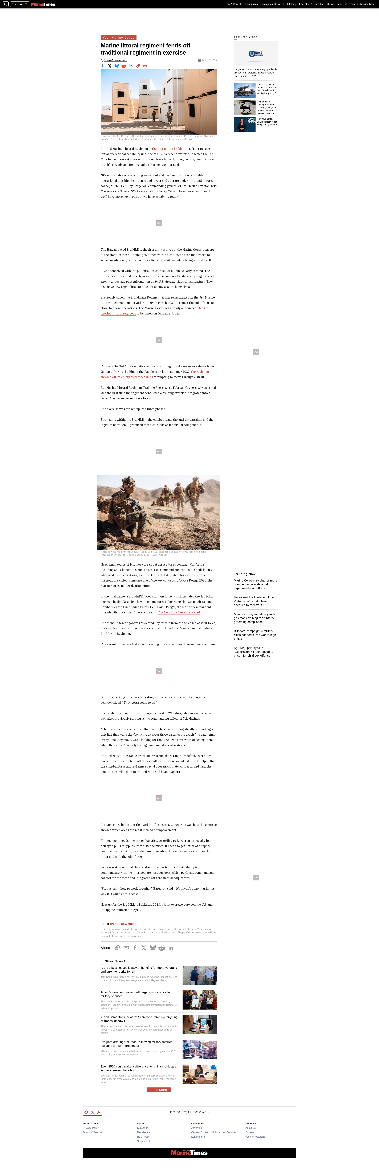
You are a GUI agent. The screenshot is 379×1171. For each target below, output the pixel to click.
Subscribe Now (365, 4)
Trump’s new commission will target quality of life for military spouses (136, 994)
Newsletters (143, 1132)
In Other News (112, 961)
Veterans (350, 4)
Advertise (196, 1127)
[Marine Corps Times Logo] (43, 4)
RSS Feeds (143, 1136)
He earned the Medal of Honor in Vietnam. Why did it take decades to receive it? (256, 601)
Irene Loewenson (115, 60)
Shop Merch (143, 1141)
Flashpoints (251, 4)
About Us (250, 1127)
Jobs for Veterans (255, 1136)
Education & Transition (311, 4)
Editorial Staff (198, 1136)
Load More (159, 1090)
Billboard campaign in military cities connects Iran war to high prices (255, 634)
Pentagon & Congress (272, 4)
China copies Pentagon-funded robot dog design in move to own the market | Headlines (266, 107)
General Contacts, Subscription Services (213, 1132)
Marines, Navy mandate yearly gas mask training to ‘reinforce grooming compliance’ (254, 618)
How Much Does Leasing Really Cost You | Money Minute (267, 122)
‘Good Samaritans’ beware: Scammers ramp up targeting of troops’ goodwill (139, 1019)
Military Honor (334, 4)
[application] (256, 53)
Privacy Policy (91, 1127)
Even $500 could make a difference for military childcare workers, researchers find (138, 1068)
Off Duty (292, 4)
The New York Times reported (179, 612)
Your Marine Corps (118, 37)
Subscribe (142, 1127)
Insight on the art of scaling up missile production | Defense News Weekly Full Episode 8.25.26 (255, 72)
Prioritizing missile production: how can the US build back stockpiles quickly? (267, 88)
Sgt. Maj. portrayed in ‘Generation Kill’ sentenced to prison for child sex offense (253, 651)
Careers (249, 1132)
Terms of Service (92, 1132)
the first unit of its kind (168, 149)
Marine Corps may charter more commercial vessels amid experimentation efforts (255, 584)
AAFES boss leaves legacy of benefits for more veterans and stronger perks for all (139, 969)
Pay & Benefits (234, 4)
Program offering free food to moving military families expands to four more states (136, 1043)
